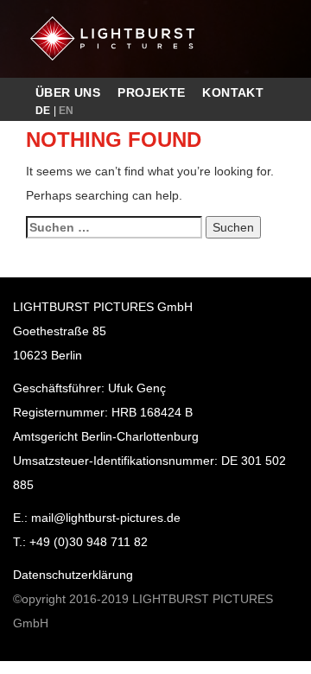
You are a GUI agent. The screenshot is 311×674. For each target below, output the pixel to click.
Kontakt (232, 92)
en (66, 111)
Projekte (151, 92)
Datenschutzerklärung (73, 575)
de (43, 111)
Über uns (67, 92)
